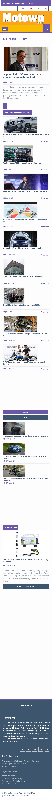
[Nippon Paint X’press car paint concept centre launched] (26, 58)
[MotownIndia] (26, 18)
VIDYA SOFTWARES (22, 796)
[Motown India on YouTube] (30, 8)
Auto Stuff (11, 527)
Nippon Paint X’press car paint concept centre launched (22, 76)
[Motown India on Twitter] (23, 8)
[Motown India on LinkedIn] (46, 8)
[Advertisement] (26, 391)
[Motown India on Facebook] (15, 8)
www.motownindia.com (14, 736)
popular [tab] (26, 417)
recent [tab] (26, 412)
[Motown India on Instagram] (38, 8)
